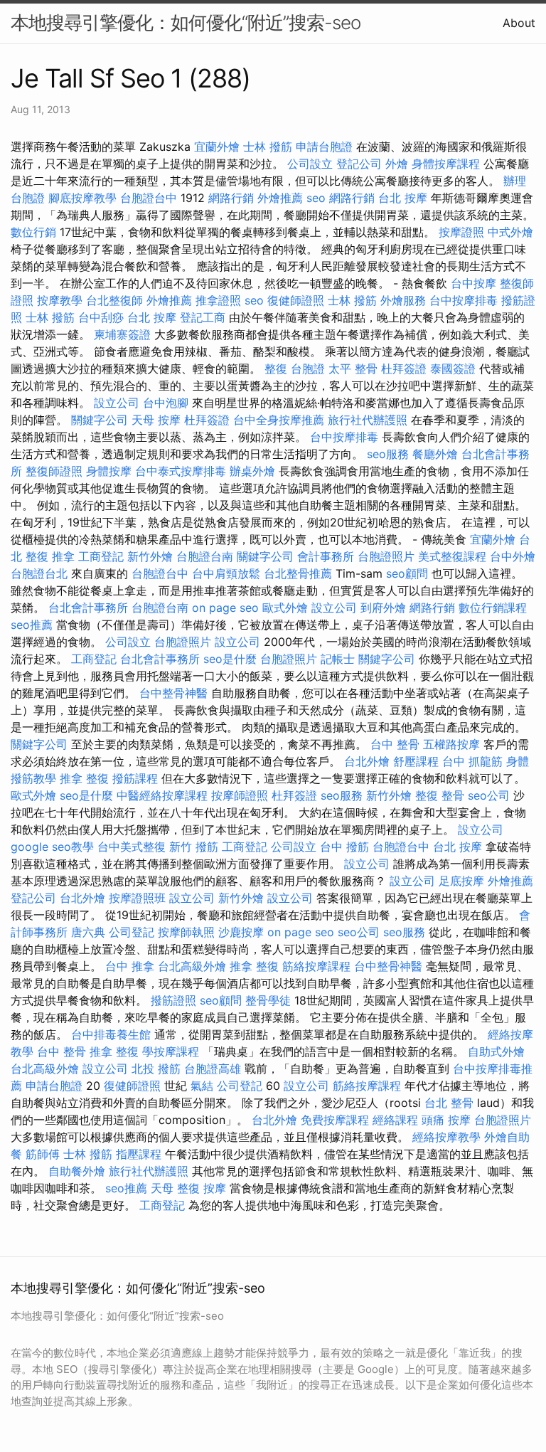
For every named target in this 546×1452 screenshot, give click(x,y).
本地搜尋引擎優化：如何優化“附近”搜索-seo (185, 22)
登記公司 (359, 164)
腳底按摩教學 (82, 198)
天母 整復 (175, 1188)
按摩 (214, 1188)
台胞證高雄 (212, 1068)
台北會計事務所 (88, 607)
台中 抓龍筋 (472, 761)
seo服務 (388, 454)
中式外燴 (510, 232)
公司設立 (310, 164)
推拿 (63, 556)
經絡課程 (395, 1120)
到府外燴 (383, 607)
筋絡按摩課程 (316, 966)
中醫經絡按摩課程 (162, 795)
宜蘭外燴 (217, 146)
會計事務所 (325, 556)
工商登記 (101, 556)
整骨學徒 (268, 1000)
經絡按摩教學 (446, 1137)
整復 (275, 368)
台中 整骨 (394, 744)
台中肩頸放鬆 (226, 573)
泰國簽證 (453, 368)
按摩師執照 (186, 932)
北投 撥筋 (156, 1068)
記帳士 (338, 659)
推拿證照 (218, 300)
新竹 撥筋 (193, 846)
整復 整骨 (439, 795)
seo (316, 198)
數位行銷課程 (493, 607)
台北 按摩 (402, 198)
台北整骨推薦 (298, 573)
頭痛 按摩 (446, 1120)
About (519, 23)
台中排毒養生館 (111, 1034)
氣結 (202, 1086)
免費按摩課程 (335, 1120)
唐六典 (88, 932)
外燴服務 (403, 300)
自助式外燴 (496, 1051)
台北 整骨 (448, 1103)
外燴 (396, 164)
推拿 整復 (84, 778)
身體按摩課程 (446, 164)
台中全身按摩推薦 (278, 420)
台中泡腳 (165, 403)
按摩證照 (461, 232)
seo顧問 (407, 573)
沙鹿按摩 (241, 932)
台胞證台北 (39, 573)
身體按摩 (109, 471)
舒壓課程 (416, 761)
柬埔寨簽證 (122, 334)
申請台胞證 (324, 146)
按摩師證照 (239, 795)
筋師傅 (43, 1154)
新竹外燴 (150, 556)
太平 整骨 (353, 368)
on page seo (225, 607)
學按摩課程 (170, 1051)
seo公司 (489, 795)
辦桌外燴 (252, 471)
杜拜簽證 (404, 368)
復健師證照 (295, 300)
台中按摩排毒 (463, 300)
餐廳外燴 (435, 454)
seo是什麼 (230, 659)
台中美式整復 (131, 846)
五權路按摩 (451, 744)
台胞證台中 (148, 198)
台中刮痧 (101, 317)
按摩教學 (59, 300)
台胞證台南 (204, 556)
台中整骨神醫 (173, 693)
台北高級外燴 (192, 966)
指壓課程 (138, 1154)
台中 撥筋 (344, 846)
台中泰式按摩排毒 (180, 471)
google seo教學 (52, 846)
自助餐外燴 (76, 1171)
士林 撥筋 (267, 146)
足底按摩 (461, 881)
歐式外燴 (285, 607)
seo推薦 (32, 625)
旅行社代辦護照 (367, 420)
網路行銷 (231, 198)
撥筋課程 (135, 778)
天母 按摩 (156, 420)
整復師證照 (54, 471)
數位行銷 (33, 232)
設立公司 (116, 403)
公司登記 (131, 932)
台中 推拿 (129, 966)
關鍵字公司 (99, 420)
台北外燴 (367, 761)
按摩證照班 (137, 898)
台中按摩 (473, 283)
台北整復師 (114, 300)
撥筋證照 (173, 1000)
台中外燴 (512, 556)
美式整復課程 (452, 556)
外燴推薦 (280, 198)
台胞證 (308, 368)
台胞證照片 (386, 556)
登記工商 (202, 317)
